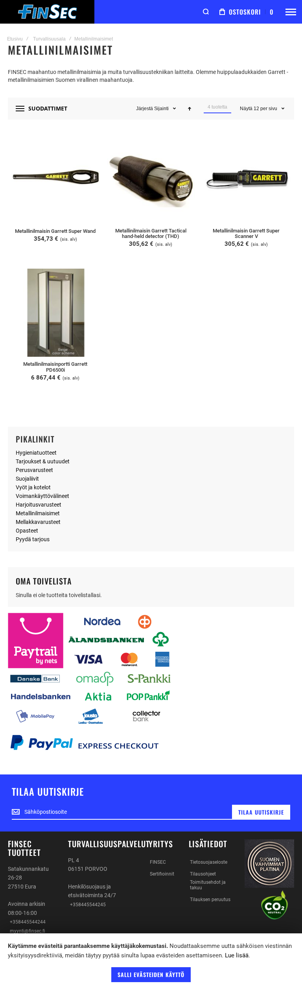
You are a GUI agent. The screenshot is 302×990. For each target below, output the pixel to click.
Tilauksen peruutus (210, 899)
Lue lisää (237, 955)
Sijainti (162, 108)
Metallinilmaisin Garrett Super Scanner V (246, 233)
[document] (151, 961)
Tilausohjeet (203, 874)
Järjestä (144, 108)
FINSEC (158, 862)
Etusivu (15, 39)
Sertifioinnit (162, 874)
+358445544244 (28, 922)
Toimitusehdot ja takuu (208, 884)
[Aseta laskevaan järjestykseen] (189, 108)
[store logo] (47, 12)
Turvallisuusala (49, 39)
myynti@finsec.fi (27, 931)
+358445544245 (88, 904)
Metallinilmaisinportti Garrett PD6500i (55, 366)
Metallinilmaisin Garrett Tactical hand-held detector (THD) (150, 233)
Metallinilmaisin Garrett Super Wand (55, 231)
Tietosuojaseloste (208, 862)
